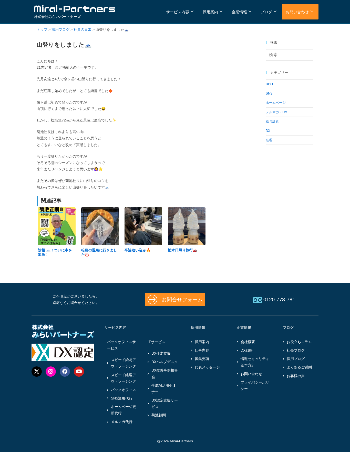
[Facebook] (65, 371)
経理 (269, 140)
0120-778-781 (279, 299)
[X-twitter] (37, 371)
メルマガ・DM (276, 112)
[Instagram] (51, 371)
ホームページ (276, 103)
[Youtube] (79, 371)
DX (268, 131)
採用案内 (210, 12)
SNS (269, 93)
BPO (269, 84)
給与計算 (272, 121)
